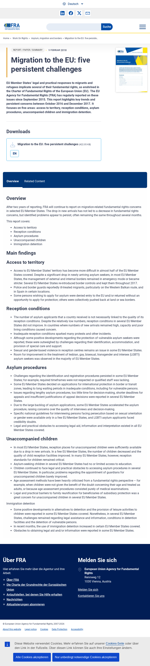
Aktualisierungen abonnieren (26, 604)
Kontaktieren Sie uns (91, 596)
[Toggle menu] (142, 27)
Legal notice (31, 629)
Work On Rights (20, 38)
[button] (62, 13)
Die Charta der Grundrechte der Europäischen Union (36, 587)
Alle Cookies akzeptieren (32, 657)
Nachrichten (14, 599)
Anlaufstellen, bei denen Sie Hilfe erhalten (34, 594)
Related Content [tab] (34, 181)
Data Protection (59, 629)
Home (6, 38)
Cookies (44, 629)
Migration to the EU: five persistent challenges (87, 38)
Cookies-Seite (115, 643)
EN (14, 153)
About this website (12, 629)
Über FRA (13, 580)
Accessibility (77, 629)
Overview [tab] (13, 181)
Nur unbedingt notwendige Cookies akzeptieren (86, 657)
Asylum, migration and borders (46, 38)
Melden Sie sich (88, 589)
